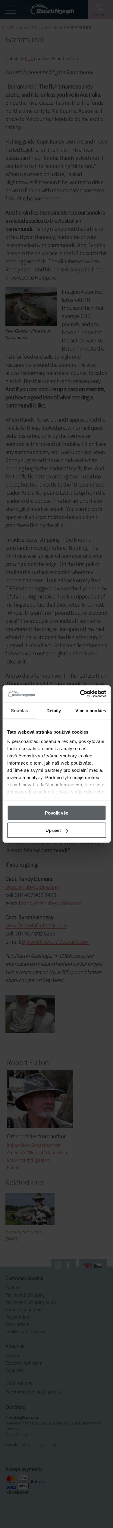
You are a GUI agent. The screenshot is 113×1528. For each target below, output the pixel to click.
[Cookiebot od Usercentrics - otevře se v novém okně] (80, 694)
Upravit (53, 830)
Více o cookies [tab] (90, 710)
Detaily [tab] (53, 710)
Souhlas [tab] (19, 710)
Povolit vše (56, 812)
